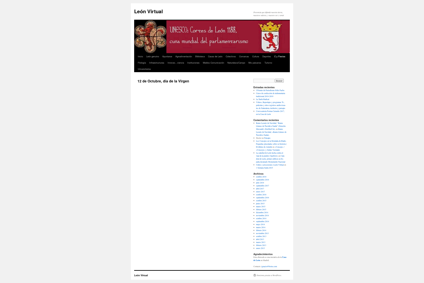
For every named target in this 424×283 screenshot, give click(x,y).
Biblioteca (200, 56)
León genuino (152, 56)
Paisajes (267, 138)
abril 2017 (260, 188)
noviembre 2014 (262, 215)
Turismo (268, 62)
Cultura (255, 56)
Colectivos (231, 56)
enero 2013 (260, 248)
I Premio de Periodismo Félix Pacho (270, 90)
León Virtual (148, 11)
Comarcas (244, 56)
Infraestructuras (156, 62)
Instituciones (193, 62)
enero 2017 (260, 191)
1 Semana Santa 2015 (264, 167)
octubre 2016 (261, 194)
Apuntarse (167, 56)
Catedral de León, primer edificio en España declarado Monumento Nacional (270, 158)
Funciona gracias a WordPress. (269, 275)
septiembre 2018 (262, 179)
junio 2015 (260, 203)
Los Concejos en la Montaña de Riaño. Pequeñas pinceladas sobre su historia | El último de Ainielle (271, 144)
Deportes (266, 56)
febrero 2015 (261, 209)
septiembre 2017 (262, 185)
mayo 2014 (260, 224)
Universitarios (144, 69)
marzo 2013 (260, 242)
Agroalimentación (183, 56)
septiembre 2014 (262, 221)
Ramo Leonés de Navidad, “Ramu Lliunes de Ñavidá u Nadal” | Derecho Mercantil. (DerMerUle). (271, 126)
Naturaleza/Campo (236, 62)
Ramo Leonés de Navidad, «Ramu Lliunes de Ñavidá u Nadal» (271, 132)
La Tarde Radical (262, 99)
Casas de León (215, 56)
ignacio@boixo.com (269, 266)
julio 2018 (260, 182)
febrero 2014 (261, 230)
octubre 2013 (261, 236)
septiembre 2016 (262, 197)
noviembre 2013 (262, 233)
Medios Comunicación (213, 62)
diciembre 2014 (262, 212)
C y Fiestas (279, 56)
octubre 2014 (261, 218)
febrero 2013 (261, 245)
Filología (142, 62)
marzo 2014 (260, 227)
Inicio (140, 56)
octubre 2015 (261, 200)
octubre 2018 (261, 176)
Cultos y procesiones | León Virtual (270, 164)
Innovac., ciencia (176, 62)
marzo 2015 (260, 206)
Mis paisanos (254, 62)
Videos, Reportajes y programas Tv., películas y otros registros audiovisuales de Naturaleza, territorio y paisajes (271, 105)
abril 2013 (260, 239)
